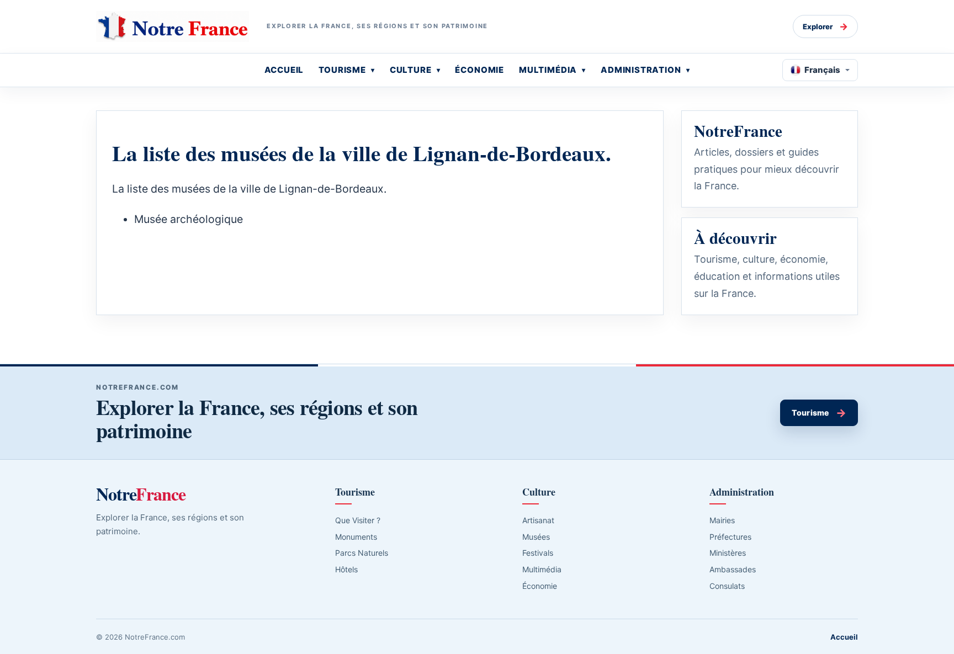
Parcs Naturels (361, 552)
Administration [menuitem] (641, 70)
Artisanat (538, 520)
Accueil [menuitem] (284, 70)
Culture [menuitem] (411, 70)
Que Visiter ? (357, 520)
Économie (539, 586)
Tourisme (819, 412)
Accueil (844, 636)
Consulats (727, 586)
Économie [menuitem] (479, 70)
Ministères (727, 552)
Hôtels (346, 569)
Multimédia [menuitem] (548, 70)
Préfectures (730, 536)
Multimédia (541, 569)
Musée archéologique (188, 219)
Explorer (825, 26)
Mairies (722, 520)
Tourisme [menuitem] (342, 70)
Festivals (537, 552)
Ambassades (732, 569)
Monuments (356, 536)
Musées (536, 536)
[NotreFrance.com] (172, 26)
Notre (141, 494)
